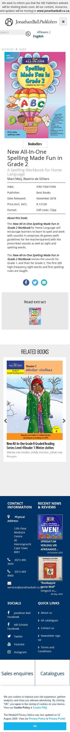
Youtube (19, 644)
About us (46, 612)
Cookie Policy (22, 707)
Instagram (20, 652)
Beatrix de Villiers (36, 179)
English (38, 36)
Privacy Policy (37, 718)
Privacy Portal (57, 718)
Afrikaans (42, 32)
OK (35, 726)
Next (64, 421)
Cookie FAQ (40, 707)
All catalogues (49, 620)
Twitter (18, 636)
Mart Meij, (15, 179)
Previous (5, 421)
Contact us (47, 628)
